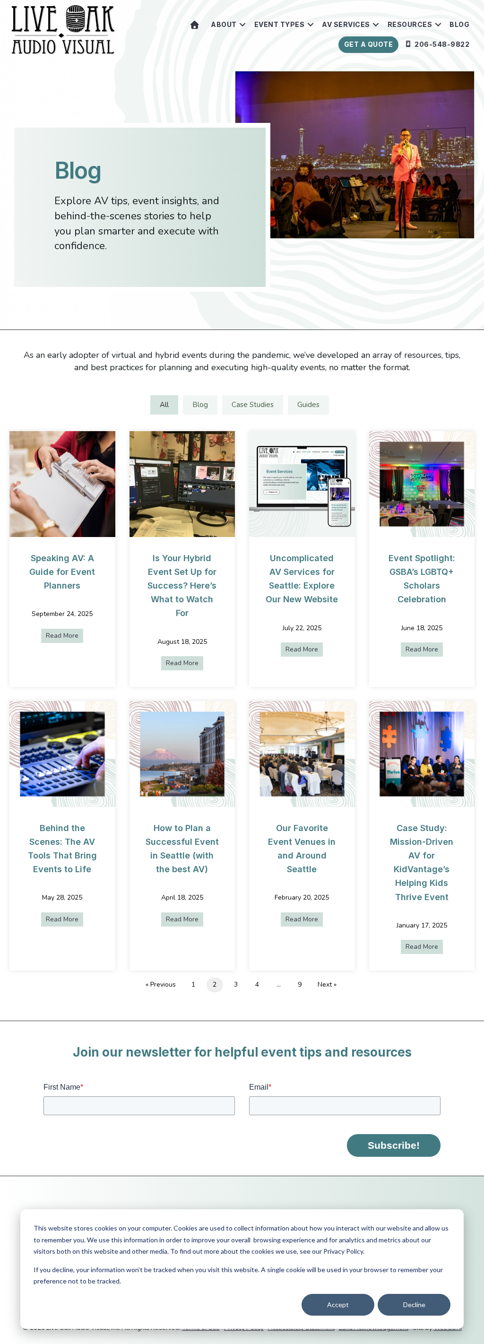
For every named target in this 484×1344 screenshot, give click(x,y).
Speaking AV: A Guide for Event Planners (62, 571)
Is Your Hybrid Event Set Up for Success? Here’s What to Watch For (181, 585)
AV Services (346, 24)
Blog (459, 24)
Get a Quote (368, 44)
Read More (64, 635)
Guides (308, 404)
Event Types (279, 24)
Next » (327, 984)
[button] (243, 25)
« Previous (161, 984)
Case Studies (253, 404)
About (224, 24)
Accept (338, 1305)
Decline (414, 1305)
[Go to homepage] (194, 25)
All (164, 404)
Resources (410, 24)
